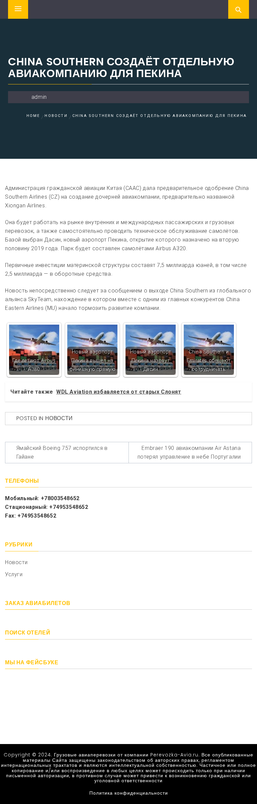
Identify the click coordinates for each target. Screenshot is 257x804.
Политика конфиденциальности (128, 793)
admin (39, 97)
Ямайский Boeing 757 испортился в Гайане (62, 452)
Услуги (14, 574)
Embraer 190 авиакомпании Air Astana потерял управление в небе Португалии (189, 452)
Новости (59, 418)
